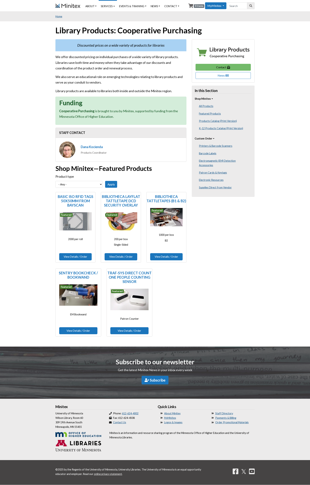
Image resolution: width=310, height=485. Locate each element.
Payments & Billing (225, 417)
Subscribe (157, 380)
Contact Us (119, 422)
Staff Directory (224, 413)
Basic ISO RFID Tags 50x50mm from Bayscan (75, 200)
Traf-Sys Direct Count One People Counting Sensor (129, 277)
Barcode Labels (207, 153)
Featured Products (210, 113)
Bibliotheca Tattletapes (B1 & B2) (166, 198)
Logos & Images (173, 422)
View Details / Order (75, 256)
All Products (206, 106)
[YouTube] (252, 471)
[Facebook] (235, 471)
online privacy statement (108, 473)
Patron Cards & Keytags (213, 172)
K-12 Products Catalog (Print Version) (221, 128)
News (221, 75)
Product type (64, 176)
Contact (221, 67)
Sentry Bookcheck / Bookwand (78, 275)
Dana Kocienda (92, 147)
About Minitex (172, 413)
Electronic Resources (211, 179)
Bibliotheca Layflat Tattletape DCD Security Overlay (121, 200)
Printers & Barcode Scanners (215, 145)
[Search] (251, 5)
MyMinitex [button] (214, 5)
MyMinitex (170, 417)
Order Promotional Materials (232, 422)
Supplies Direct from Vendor (215, 187)
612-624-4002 (130, 413)
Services (107, 6)
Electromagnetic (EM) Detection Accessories (217, 163)
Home (58, 16)
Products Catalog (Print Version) (218, 120)
